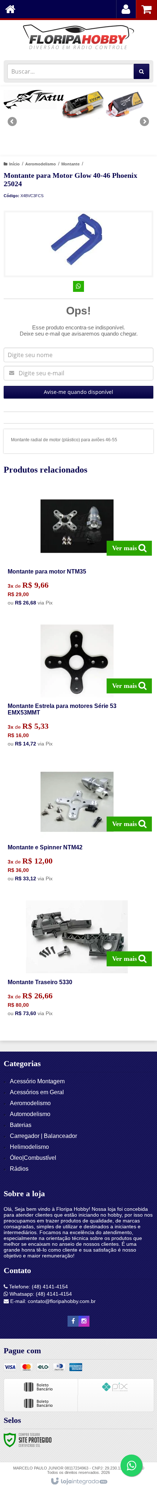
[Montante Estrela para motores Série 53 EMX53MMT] (77, 688)
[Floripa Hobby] (78, 38)
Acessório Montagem (37, 1081)
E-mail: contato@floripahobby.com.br (52, 1301)
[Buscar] (141, 71)
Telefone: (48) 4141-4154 (38, 1287)
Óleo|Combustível (33, 1158)
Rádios (19, 1169)
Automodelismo (30, 1114)
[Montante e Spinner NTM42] (77, 825)
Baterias (20, 1125)
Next (144, 119)
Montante (70, 164)
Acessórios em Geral (37, 1092)
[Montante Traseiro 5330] (77, 960)
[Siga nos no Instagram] (83, 1321)
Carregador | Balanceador (43, 1136)
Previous (12, 121)
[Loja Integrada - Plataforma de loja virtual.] (78, 1481)
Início (14, 164)
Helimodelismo (29, 1147)
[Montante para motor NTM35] (77, 550)
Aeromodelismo (40, 164)
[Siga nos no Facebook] (73, 1321)
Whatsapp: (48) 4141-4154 (40, 1294)
